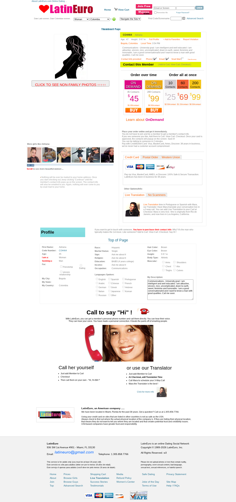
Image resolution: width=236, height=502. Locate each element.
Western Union (171, 157)
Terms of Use (149, 485)
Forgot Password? (182, 12)
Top (52, 485)
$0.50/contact (154, 105)
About (53, 478)
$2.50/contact (170, 104)
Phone (149, 59)
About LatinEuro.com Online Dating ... (49, 1)
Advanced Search (195, 18)
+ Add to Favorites (171, 39)
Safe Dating (148, 474)
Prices (67, 474)
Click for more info (145, 392)
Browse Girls (70, 478)
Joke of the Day (150, 481)
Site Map (171, 481)
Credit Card (132, 157)
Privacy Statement (176, 474)
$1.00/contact (133, 105)
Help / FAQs (173, 485)
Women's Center (125, 481)
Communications (120, 268)
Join (52, 481)
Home (107, 9)
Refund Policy (123, 478)
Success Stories (99, 481)
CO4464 (63, 250)
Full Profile (154, 39)
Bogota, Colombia (129, 43)
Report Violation (190, 39)
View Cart (123, 9)
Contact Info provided (131, 59)
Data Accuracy (192, 59)
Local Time (146, 43)
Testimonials (97, 485)
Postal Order (150, 157)
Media (119, 474)
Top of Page (118, 240)
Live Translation (134, 195)
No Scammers (157, 195)
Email (161, 59)
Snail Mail (176, 59)
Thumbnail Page (111, 29)
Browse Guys (71, 481)
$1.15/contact (182, 104)
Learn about (145, 120)
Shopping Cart (98, 474)
